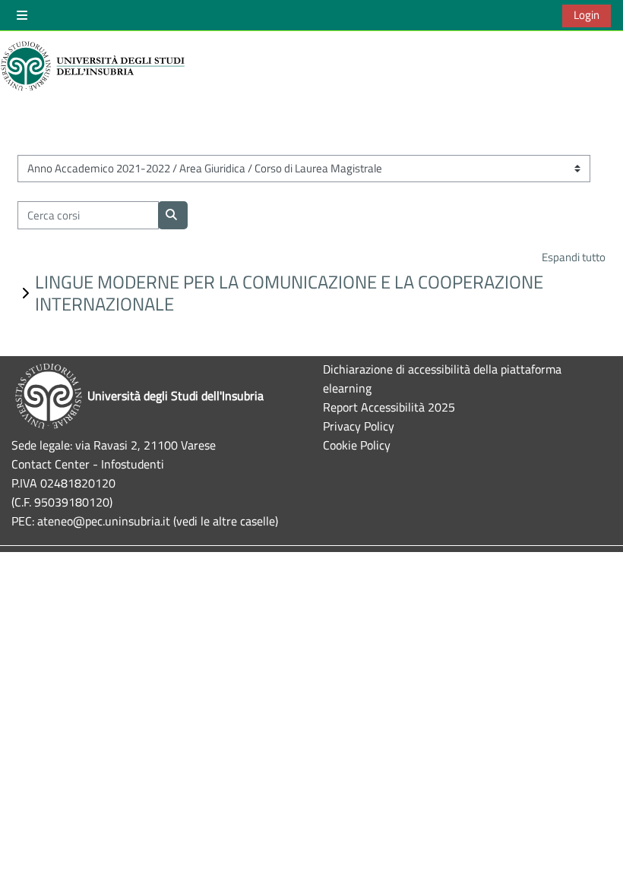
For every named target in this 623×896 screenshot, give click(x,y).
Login (586, 15)
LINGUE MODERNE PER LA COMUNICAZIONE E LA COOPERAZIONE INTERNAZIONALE (289, 292)
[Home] (95, 66)
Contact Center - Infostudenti (87, 463)
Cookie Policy (357, 444)
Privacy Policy (358, 425)
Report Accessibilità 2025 (389, 406)
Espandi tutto (574, 257)
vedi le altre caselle (225, 520)
